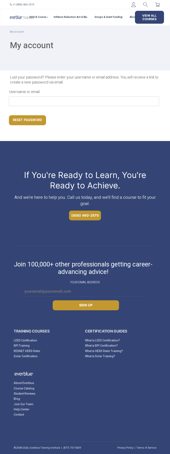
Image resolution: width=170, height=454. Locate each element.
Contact (19, 414)
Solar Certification (26, 356)
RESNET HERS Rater (27, 351)
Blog (17, 399)
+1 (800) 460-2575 (23, 4)
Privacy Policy (125, 448)
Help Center (21, 409)
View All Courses (149, 17)
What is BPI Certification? (101, 346)
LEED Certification (25, 340)
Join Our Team (23, 404)
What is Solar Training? (100, 356)
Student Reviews (24, 393)
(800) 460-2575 (85, 215)
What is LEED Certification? (102, 340)
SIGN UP (85, 305)
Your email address (85, 282)
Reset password (27, 120)
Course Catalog (24, 388)
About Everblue (24, 383)
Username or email (24, 92)
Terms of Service (146, 448)
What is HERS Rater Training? (104, 351)
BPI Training (21, 346)
